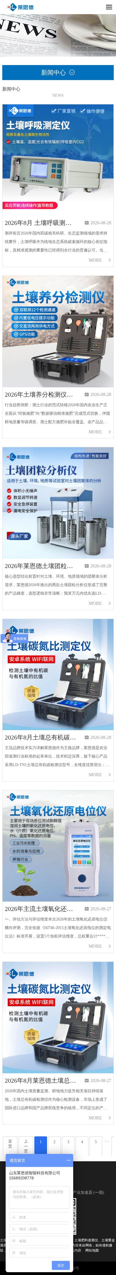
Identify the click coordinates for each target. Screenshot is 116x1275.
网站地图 (92, 1250)
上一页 (26, 1146)
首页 (10, 1144)
